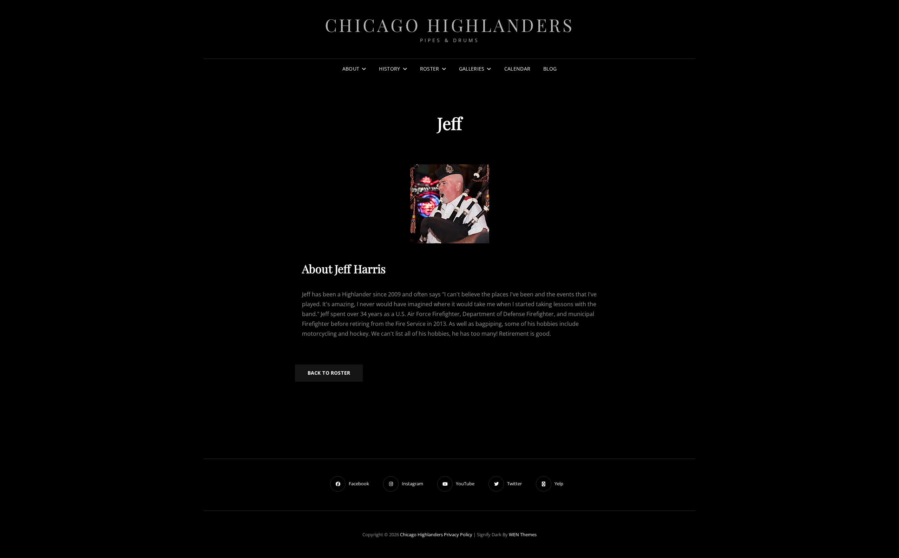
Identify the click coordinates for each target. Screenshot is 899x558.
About (350, 68)
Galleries (472, 68)
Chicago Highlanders (450, 25)
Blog (550, 68)
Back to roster (329, 372)
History (389, 68)
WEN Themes (523, 534)
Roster (429, 68)
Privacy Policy (458, 534)
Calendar (517, 68)
